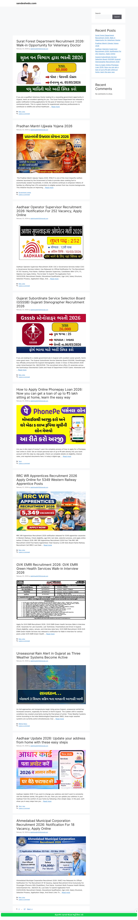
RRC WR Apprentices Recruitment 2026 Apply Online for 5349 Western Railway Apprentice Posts (46, 480)
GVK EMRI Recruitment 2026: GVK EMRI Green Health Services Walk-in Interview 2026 (47, 568)
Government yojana (25, 192)
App (23, 806)
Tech (20, 461)
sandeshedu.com (26, 3)
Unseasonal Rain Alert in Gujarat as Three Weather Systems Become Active (48, 655)
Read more (55, 107)
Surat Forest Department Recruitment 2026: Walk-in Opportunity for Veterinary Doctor (50, 43)
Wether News (23, 724)
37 (25, 909)
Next (30, 909)
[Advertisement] (51, 21)
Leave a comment (24, 113)
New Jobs (22, 111)
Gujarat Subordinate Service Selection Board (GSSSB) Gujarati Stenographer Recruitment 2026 (50, 302)
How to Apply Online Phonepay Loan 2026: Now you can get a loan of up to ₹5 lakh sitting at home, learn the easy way (49, 393)
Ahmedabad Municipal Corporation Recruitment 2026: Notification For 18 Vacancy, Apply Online (45, 824)
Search (98, 13)
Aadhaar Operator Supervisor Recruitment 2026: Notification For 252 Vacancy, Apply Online (49, 211)
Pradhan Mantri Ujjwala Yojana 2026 (44, 126)
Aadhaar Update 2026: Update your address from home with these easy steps (50, 740)
